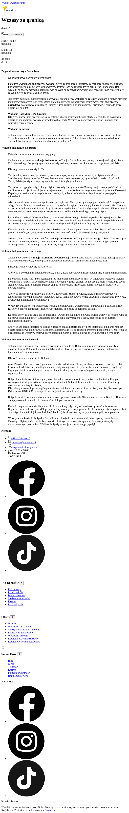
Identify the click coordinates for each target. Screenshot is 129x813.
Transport (13, 666)
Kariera (12, 669)
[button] (64, 43)
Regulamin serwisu (18, 675)
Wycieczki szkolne (18, 635)
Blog (10, 660)
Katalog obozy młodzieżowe (23, 638)
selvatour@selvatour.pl (24, 442)
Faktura (12, 601)
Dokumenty (14, 589)
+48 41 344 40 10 (20, 438)
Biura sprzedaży (16, 595)
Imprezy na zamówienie (20, 632)
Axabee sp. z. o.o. (54, 810)
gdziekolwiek (16, 34)
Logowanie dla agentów (24, 447)
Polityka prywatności (19, 672)
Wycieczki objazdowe (19, 626)
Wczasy (12, 623)
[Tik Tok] (26, 570)
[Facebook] (26, 496)
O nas (11, 663)
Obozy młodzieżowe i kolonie (24, 629)
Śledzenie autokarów (19, 598)
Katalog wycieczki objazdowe (24, 641)
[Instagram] (26, 533)
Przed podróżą (15, 592)
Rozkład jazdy (15, 604)
